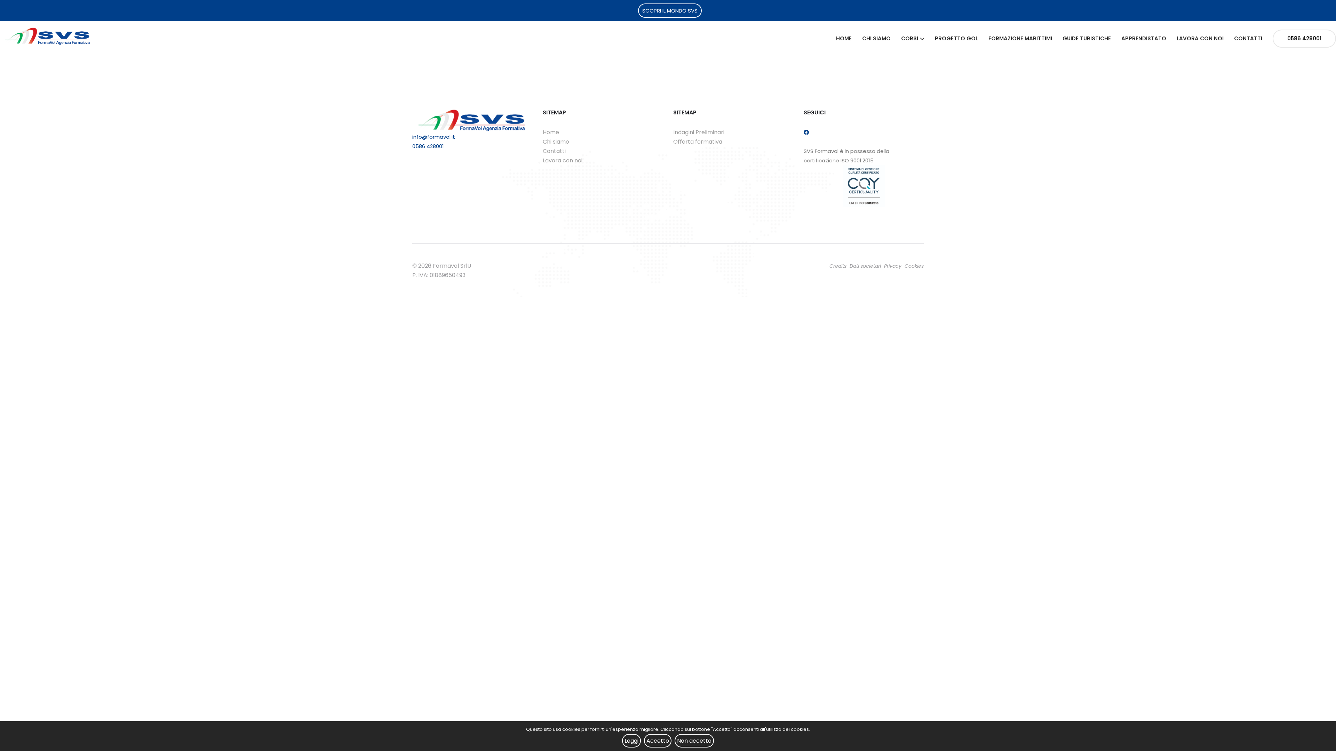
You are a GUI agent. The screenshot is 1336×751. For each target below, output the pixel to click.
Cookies (914, 266)
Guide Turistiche (1087, 38)
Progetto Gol (956, 38)
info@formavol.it (433, 136)
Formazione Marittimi (1020, 38)
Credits (837, 266)
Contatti (1248, 38)
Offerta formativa (697, 142)
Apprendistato (1143, 38)
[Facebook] (806, 132)
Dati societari (865, 266)
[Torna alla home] (48, 35)
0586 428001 (1304, 38)
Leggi (631, 741)
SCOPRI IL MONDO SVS (670, 10)
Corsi (909, 38)
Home (844, 38)
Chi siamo (876, 38)
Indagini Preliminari (698, 132)
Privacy (892, 266)
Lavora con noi (1200, 38)
